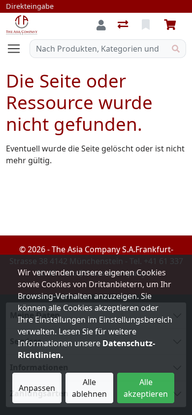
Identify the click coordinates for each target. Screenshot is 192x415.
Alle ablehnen (89, 388)
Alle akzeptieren (146, 388)
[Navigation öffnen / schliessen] (18, 49)
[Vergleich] (124, 25)
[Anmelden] (101, 25)
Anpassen (37, 388)
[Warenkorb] (172, 25)
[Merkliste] (147, 25)
